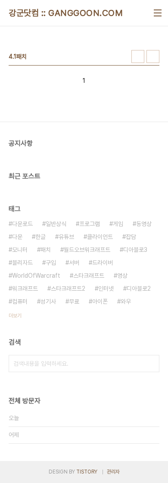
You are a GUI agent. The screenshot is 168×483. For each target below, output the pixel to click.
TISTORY (86, 472)
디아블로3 (135, 249)
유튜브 (66, 236)
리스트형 (152, 56)
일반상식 (56, 223)
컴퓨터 (20, 301)
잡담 (131, 236)
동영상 (144, 223)
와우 (126, 301)
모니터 (20, 249)
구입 (51, 262)
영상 (122, 275)
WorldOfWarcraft (36, 275)
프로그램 (89, 223)
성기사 (48, 301)
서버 (74, 262)
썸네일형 (137, 56)
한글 (40, 236)
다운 (17, 236)
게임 (118, 223)
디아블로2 (139, 288)
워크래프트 (25, 288)
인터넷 (106, 288)
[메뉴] (157, 13)
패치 (45, 249)
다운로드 (22, 223)
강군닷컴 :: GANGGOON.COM (66, 13)
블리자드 (22, 262)
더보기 (15, 316)
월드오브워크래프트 (87, 249)
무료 (74, 301)
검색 (151, 363)
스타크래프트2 (68, 288)
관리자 (113, 472)
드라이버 (102, 262)
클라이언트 (100, 236)
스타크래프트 (88, 275)
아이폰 (100, 301)
